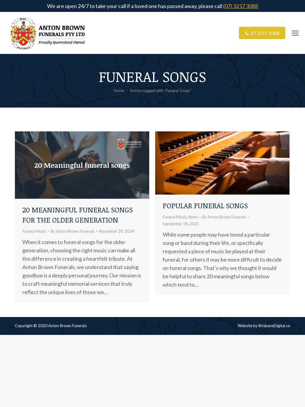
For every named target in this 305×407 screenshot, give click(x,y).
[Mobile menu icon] (295, 33)
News (193, 217)
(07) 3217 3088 (240, 6)
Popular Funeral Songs (205, 205)
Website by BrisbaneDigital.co (264, 325)
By (72, 231)
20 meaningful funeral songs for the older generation (77, 215)
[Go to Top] (296, 398)
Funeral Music (34, 231)
